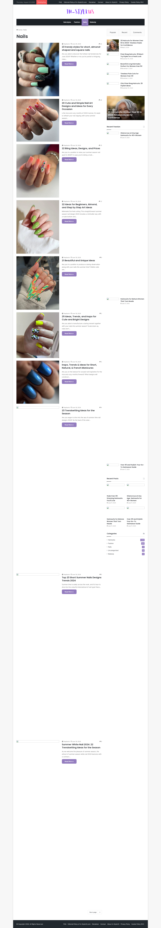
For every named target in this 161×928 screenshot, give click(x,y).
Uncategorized (113, 550)
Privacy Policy (124, 2)
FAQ (60, 2)
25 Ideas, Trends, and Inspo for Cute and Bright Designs (79, 318)
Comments (137, 32)
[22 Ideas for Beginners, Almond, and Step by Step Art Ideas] (37, 227)
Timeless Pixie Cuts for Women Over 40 (129, 75)
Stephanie (67, 44)
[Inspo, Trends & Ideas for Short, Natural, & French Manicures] (37, 382)
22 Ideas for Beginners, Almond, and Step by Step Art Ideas (79, 206)
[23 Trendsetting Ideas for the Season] (37, 488)
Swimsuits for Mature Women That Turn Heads (132, 300)
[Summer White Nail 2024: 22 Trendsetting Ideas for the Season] (37, 822)
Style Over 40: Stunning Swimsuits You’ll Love (115, 498)
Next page (93, 912)
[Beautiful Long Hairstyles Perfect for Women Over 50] (113, 67)
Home (20, 30)
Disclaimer (92, 2)
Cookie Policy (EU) (137, 2)
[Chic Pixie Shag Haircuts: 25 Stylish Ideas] (113, 86)
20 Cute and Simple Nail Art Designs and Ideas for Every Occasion (77, 106)
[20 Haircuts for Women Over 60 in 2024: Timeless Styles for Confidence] (113, 45)
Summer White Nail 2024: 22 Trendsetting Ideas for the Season (81, 746)
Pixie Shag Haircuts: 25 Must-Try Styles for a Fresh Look (132, 55)
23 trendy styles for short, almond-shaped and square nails (81, 48)
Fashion (77, 22)
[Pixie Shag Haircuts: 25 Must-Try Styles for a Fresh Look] (113, 57)
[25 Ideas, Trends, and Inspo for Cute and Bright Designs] (37, 335)
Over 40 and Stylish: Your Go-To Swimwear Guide (132, 466)
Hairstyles (67, 22)
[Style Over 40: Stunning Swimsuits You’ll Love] (116, 489)
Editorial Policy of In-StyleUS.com (75, 2)
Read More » (69, 64)
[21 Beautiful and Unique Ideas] (37, 283)
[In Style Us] (80, 11)
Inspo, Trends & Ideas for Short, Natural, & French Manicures (79, 366)
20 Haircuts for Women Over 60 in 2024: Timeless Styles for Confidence (131, 42)
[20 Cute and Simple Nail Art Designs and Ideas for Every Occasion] (37, 120)
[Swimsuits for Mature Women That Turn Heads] (113, 380)
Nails (85, 22)
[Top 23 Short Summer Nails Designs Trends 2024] (37, 655)
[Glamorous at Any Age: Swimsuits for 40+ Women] (113, 214)
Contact (100, 2)
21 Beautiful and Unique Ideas (78, 260)
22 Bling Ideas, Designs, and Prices (81, 148)
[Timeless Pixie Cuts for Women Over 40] (113, 77)
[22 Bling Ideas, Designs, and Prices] (37, 171)
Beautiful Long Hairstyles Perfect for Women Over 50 (131, 65)
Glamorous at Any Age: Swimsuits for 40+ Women (130, 134)
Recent (124, 32)
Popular (113, 32)
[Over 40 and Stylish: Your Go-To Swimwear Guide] (113, 468)
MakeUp (93, 22)
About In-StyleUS (111, 2)
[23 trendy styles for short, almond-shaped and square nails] (37, 69)
